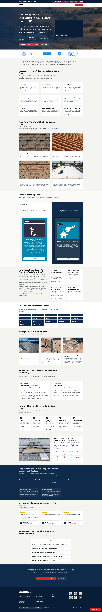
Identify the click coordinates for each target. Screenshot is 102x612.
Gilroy (73, 315)
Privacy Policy (72, 607)
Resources (52, 5)
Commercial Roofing (39, 599)
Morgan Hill (61, 318)
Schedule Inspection (57, 1)
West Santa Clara (36, 324)
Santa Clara (61, 321)
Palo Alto (21, 321)
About (58, 5)
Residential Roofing (39, 601)
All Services (54, 593)
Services (39, 5)
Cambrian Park (23, 315)
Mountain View (75, 318)
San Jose (34, 321)
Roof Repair (37, 593)
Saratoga (74, 321)
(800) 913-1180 (79, 5)
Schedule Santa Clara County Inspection (46, 578)
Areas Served (45, 5)
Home (20, 11)
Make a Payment (73, 1)
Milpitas (47, 318)
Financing (81, 1)
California (31, 11)
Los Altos (21, 318)
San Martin (48, 321)
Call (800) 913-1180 (95, 609)
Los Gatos (35, 318)
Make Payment (55, 599)
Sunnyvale (22, 324)
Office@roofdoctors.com (24, 602)
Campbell (35, 315)
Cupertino (48, 315)
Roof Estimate (66, 1)
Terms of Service (79, 607)
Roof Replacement (39, 594)
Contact (62, 5)
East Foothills (61, 315)
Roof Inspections (38, 596)
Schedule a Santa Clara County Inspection (29, 44)
